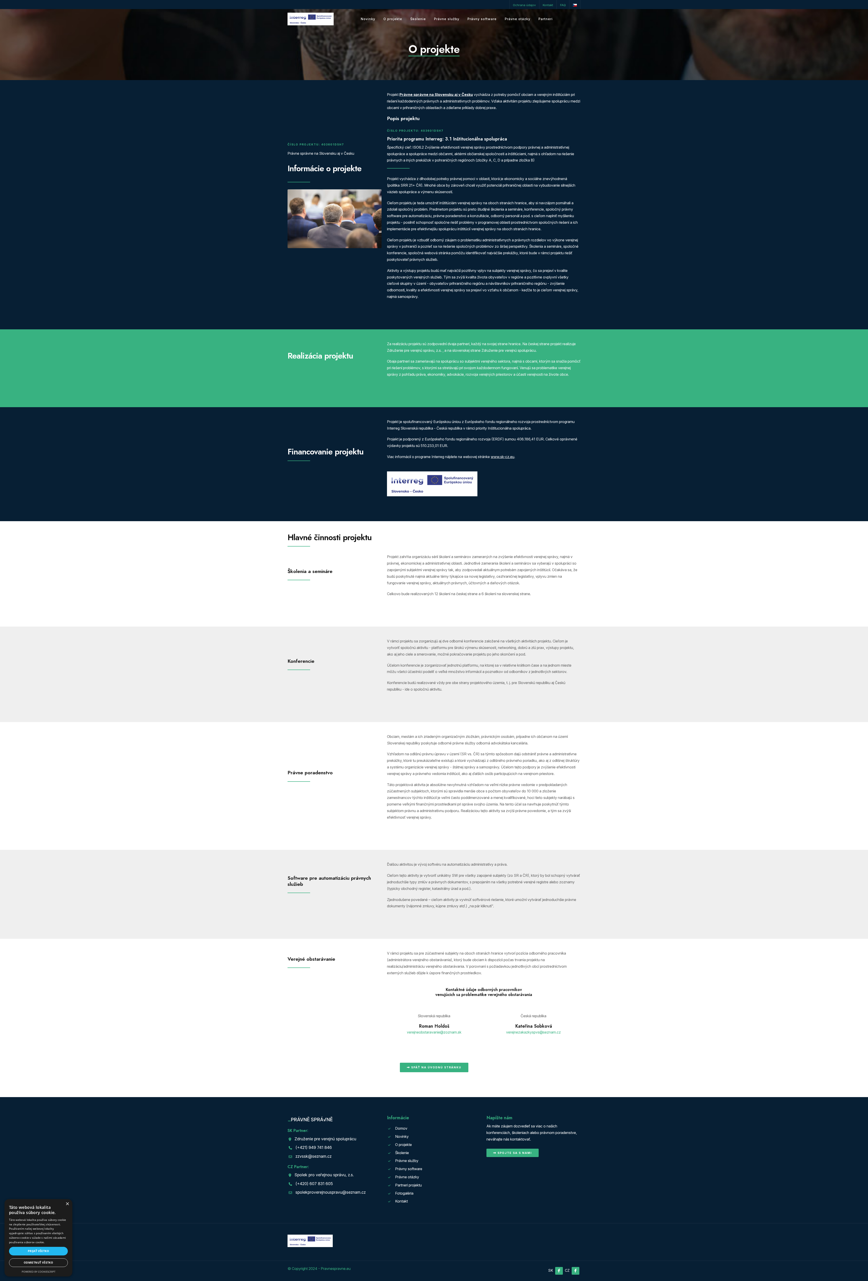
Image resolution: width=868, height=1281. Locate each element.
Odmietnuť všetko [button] (38, 1262)
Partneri (545, 19)
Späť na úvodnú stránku (435, 1067)
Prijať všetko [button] (38, 1251)
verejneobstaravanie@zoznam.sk (434, 1032)
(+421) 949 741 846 (313, 1147)
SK (551, 1270)
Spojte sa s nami (514, 1153)
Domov (401, 1128)
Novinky (368, 19)
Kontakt (548, 5)
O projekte (392, 19)
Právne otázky (517, 19)
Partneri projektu (408, 1185)
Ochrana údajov (524, 5)
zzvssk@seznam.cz (313, 1156)
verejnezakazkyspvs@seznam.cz (533, 1032)
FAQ (563, 5)
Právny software (482, 19)
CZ (568, 1270)
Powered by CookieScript (38, 1271)
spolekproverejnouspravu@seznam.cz (330, 1192)
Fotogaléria (404, 1193)
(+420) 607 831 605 (314, 1183)
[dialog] (38, 1237)
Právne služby (446, 19)
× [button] (67, 1204)
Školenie (418, 19)
